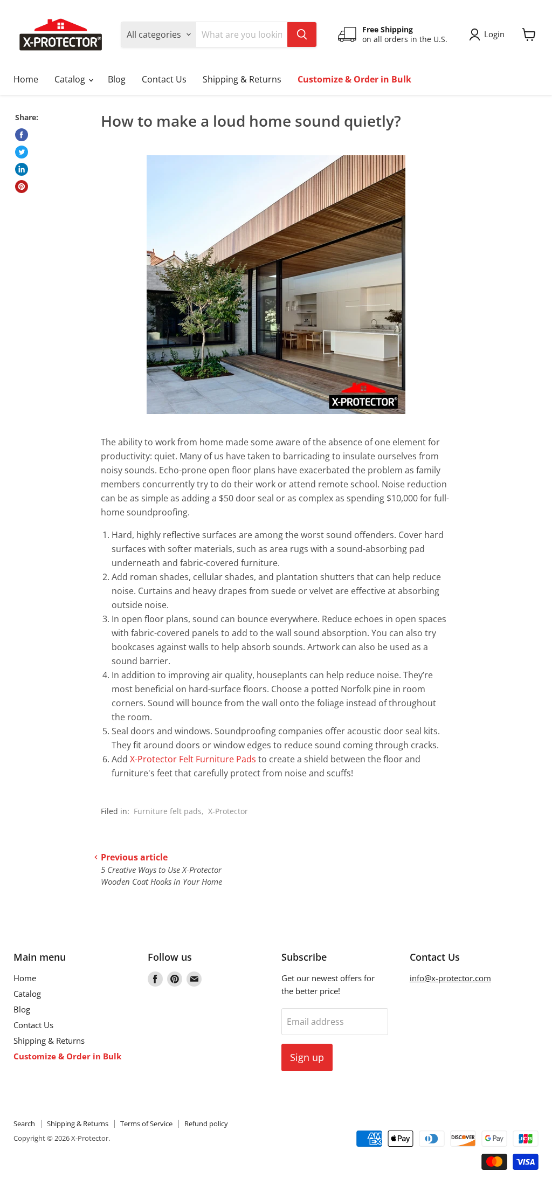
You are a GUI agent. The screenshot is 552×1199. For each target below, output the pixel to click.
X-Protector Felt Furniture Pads (193, 759)
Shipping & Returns (242, 79)
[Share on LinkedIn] (21, 169)
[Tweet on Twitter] (21, 152)
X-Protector (228, 811)
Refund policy (206, 1123)
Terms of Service (146, 1123)
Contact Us (164, 79)
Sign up (307, 1057)
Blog (117, 79)
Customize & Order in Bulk (354, 79)
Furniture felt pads (168, 811)
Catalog (70, 79)
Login (494, 34)
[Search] (301, 34)
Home (25, 79)
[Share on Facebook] (21, 134)
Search (24, 1123)
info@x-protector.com (450, 978)
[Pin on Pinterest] (21, 186)
